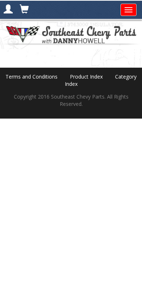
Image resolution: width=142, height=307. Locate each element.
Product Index (86, 76)
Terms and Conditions (31, 76)
